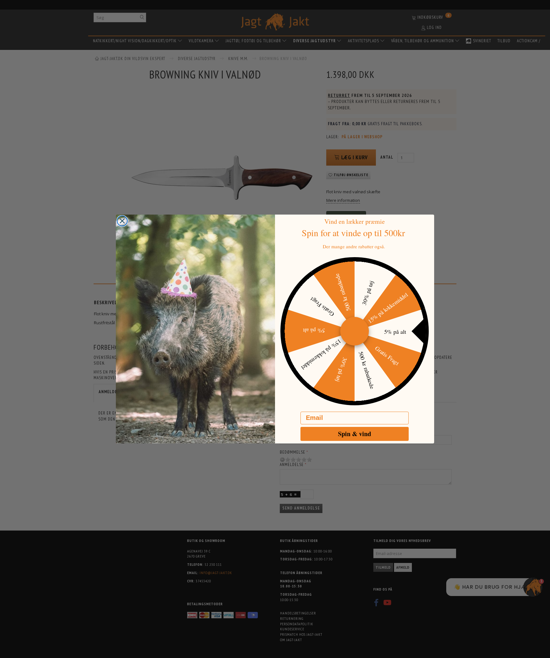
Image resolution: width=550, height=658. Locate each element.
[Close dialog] (122, 221)
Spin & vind (354, 433)
